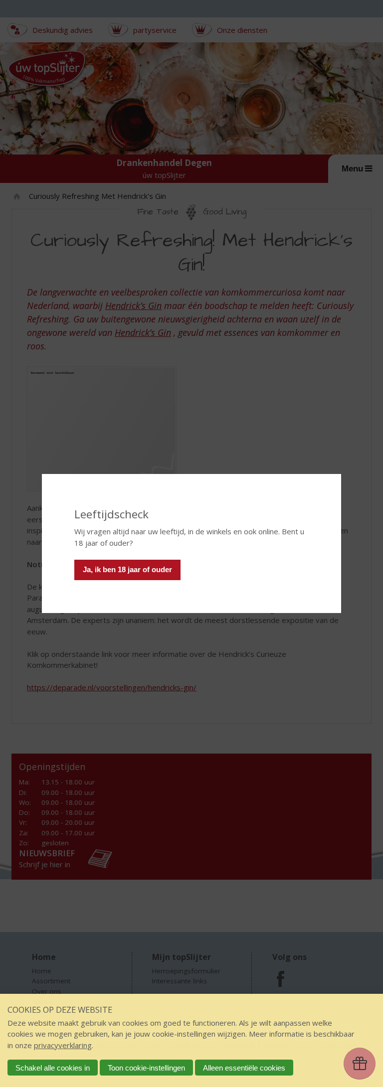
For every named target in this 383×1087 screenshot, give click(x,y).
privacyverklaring (63, 1045)
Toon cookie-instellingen (146, 1068)
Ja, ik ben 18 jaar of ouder (127, 569)
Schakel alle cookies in (52, 1068)
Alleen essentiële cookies (244, 1068)
